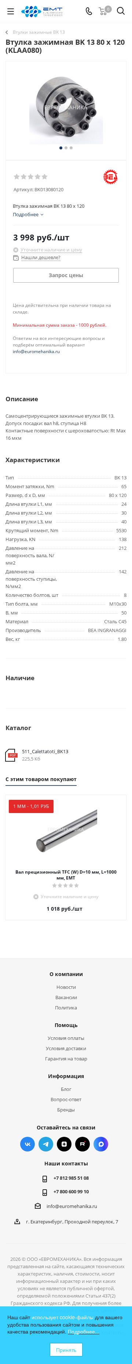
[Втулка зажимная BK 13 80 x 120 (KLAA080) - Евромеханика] (66, 107)
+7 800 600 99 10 (71, 1191)
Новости (66, 987)
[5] (44, 177)
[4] (37, 177)
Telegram (45, 1144)
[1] (17, 177)
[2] (24, 177)
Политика (66, 1007)
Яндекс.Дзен (64, 1144)
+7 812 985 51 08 (71, 1178)
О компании (66, 974)
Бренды (66, 1109)
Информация (66, 1076)
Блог (66, 1089)
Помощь (66, 1025)
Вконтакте (27, 1144)
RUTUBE (82, 1144)
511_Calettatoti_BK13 (45, 751)
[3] (30, 177)
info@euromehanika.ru (36, 351)
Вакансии (66, 997)
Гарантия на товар (66, 1058)
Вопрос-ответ (66, 1099)
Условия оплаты (66, 1038)
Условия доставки (66, 1048)
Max (101, 1144)
